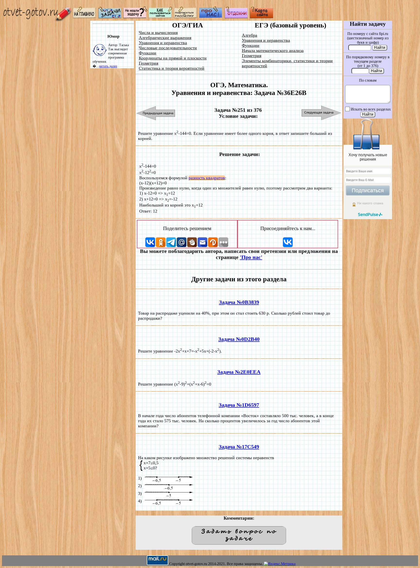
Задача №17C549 (239, 447)
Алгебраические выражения (165, 37)
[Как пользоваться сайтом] (160, 17)
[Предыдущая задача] (155, 113)
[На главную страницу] (84, 17)
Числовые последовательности (168, 47)
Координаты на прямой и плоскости (173, 58)
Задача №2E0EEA (239, 372)
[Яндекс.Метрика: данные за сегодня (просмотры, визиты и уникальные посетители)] (280, 564)
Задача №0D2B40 (239, 339)
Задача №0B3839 (239, 302)
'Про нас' (251, 257)
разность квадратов (207, 177)
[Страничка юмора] (236, 17)
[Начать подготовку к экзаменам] (110, 17)
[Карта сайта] (261, 17)
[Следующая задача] (321, 113)
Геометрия (148, 63)
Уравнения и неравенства (163, 42)
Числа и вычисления (158, 32)
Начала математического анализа (273, 50)
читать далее (108, 66)
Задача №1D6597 (239, 405)
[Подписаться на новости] (186, 17)
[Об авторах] (211, 17)
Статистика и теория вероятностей (171, 68)
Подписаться (368, 190)
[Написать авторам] (135, 17)
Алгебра (249, 35)
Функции (147, 53)
